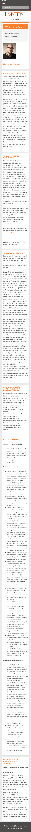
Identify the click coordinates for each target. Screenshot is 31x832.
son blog (11, 233)
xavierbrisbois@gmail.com (13, 64)
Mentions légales (9, 826)
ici (9, 267)
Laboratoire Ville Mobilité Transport (15, 14)
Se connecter (20, 828)
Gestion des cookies (21, 826)
